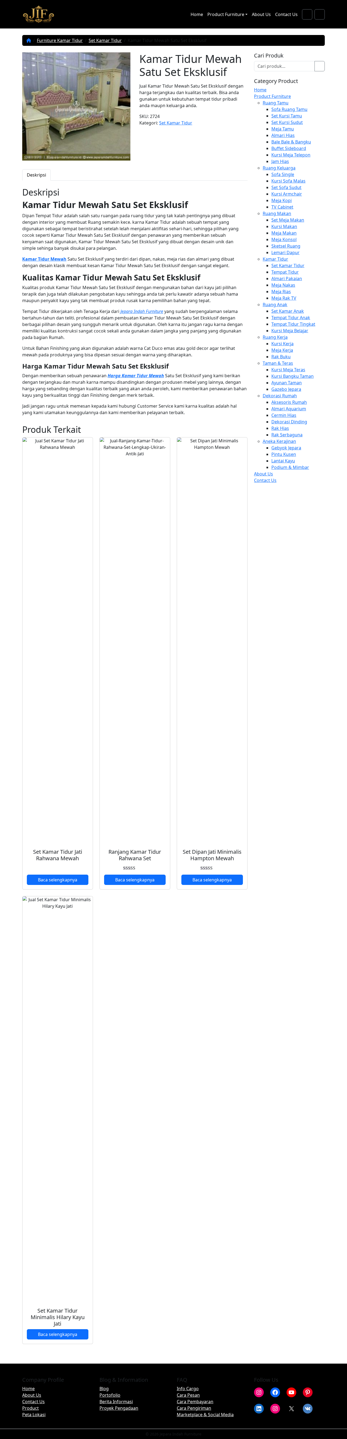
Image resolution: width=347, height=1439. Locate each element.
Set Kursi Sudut (287, 122)
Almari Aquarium (288, 409)
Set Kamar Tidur (105, 40)
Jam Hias (280, 161)
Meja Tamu (282, 129)
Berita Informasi (116, 1402)
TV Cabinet (282, 207)
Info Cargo (188, 1389)
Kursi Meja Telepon (290, 155)
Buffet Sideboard (288, 148)
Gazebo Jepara (286, 389)
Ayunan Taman (286, 383)
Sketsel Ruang (285, 246)
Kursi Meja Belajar (289, 331)
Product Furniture (225, 14)
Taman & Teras (278, 363)
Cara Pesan (188, 1395)
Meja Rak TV (283, 298)
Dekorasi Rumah (280, 396)
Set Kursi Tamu (286, 116)
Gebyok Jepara (286, 448)
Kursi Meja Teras (288, 370)
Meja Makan (284, 233)
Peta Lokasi (34, 1415)
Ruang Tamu (275, 103)
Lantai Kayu (283, 461)
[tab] (36, 174)
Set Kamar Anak (287, 311)
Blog (104, 1389)
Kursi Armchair (286, 194)
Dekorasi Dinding (289, 422)
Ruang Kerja (275, 337)
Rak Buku (281, 357)
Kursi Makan (284, 226)
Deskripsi (36, 175)
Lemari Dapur (285, 252)
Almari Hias (283, 135)
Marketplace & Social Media (205, 1415)
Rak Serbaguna (287, 435)
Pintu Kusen (283, 454)
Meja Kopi (281, 200)
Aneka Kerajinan (279, 441)
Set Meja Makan (287, 220)
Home (197, 14)
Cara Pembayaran (195, 1402)
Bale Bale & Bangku (291, 142)
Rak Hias (280, 428)
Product (30, 1408)
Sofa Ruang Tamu (289, 109)
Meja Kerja (282, 350)
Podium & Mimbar (290, 467)
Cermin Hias (283, 415)
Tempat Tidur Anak (290, 318)
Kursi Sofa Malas (288, 181)
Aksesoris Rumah (289, 402)
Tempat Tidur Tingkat (293, 324)
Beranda (29, 40)
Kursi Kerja (282, 344)
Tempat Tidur (285, 272)
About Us (261, 14)
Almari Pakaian (286, 279)
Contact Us (286, 14)
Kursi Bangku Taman (292, 376)
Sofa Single (282, 174)
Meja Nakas (283, 285)
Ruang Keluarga (279, 168)
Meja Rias (281, 292)
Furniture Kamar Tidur (60, 40)
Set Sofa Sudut (286, 187)
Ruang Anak (275, 305)
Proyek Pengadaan (118, 1408)
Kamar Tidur (275, 259)
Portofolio (109, 1395)
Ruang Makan (277, 213)
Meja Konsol (284, 239)
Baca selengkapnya (57, 880)
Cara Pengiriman (194, 1408)
